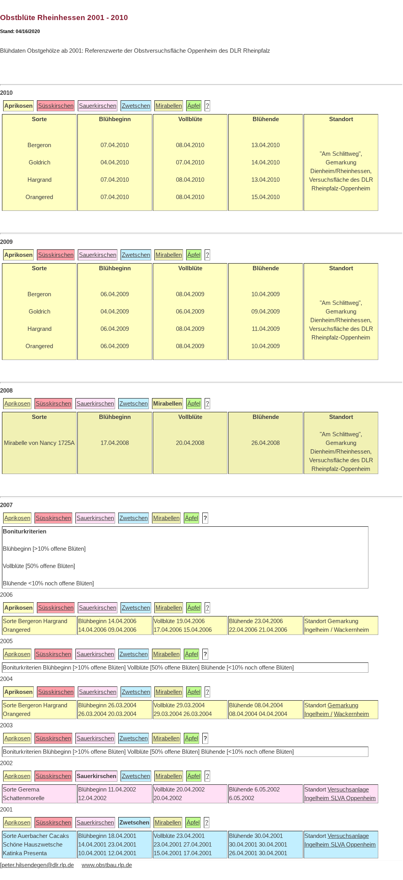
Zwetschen (136, 106)
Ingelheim (317, 798)
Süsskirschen (55, 106)
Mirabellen (169, 106)
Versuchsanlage (348, 789)
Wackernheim (351, 714)
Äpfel (193, 106)
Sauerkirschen (97, 106)
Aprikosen (17, 403)
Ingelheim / (318, 714)
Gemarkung (343, 705)
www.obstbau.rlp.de (107, 865)
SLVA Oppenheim (353, 798)
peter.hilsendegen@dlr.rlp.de (38, 865)
